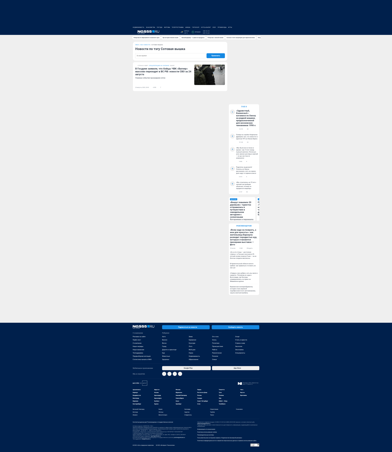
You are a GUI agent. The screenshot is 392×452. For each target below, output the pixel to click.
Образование (193, 359)
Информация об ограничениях (206, 429)
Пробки (196, 32)
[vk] (169, 374)
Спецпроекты (240, 353)
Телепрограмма (178, 27)
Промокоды (222, 27)
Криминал (192, 340)
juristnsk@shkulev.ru (179, 437)
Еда (163, 353)
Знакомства (150, 27)
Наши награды (138, 346)
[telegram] (164, 374)
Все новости (145, 45)
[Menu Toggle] (133, 32)
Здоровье (165, 359)
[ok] (180, 374)
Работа (214, 350)
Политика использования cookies (207, 432)
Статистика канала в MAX (142, 359)
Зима (191, 337)
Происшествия (217, 346)
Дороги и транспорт (169, 350)
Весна (164, 343)
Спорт (237, 337)
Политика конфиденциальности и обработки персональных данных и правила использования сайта (226, 440)
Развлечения (217, 353)
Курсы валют (206, 27)
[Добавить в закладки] (223, 87)
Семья (214, 359)
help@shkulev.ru (146, 439)
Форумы (167, 27)
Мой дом (192, 350)
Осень (214, 340)
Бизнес (164, 340)
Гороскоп (195, 27)
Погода (159, 27)
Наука (191, 353)
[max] (175, 374)
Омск (137, 45)
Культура (192, 343)
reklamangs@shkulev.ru (203, 423)
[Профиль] (258, 32)
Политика (215, 343)
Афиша (187, 27)
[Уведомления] (253, 32)
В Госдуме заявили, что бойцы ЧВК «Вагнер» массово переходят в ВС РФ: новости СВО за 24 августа (163, 71)
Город (164, 346)
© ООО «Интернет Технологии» (165, 445)
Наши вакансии (138, 350)
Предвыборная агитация (142, 356)
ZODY (214, 27)
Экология (238, 346)
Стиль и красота (241, 340)
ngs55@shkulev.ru (156, 436)
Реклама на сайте (139, 337)
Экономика (239, 350)
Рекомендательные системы (205, 435)
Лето (190, 346)
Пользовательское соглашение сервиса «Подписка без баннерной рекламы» (219, 438)
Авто (164, 337)
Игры (230, 27)
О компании (137, 343)
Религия (215, 356)
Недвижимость (138, 27)
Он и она (215, 337)
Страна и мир (240, 343)
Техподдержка (138, 353)
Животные (166, 356)
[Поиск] (248, 32)
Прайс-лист (137, 340)
